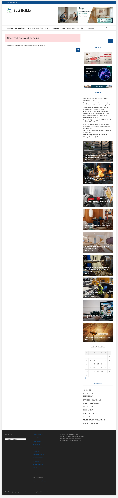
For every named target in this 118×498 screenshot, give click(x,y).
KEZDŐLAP (9, 28)
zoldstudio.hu (37, 461)
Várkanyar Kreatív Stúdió (40, 481)
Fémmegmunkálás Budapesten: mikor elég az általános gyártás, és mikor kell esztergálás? (97, 269)
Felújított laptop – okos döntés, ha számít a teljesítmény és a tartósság (98, 316)
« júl (84, 378)
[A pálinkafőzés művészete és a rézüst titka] (98, 332)
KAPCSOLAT (90, 28)
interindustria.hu (37, 447)
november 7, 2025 (90, 319)
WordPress (29, 492)
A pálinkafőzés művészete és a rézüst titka (98, 337)
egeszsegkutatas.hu (38, 454)
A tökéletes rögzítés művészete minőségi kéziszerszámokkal (97, 202)
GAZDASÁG (71, 28)
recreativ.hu (36, 444)
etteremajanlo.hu (38, 457)
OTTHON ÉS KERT (20, 28)
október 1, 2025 (89, 339)
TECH (46, 28)
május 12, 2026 (89, 182)
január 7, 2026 (89, 273)
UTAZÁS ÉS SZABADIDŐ (90, 423)
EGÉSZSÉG (86, 396)
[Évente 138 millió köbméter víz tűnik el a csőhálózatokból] (98, 288)
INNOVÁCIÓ (87, 410)
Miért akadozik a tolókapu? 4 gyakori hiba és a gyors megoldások (98, 156)
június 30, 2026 (89, 159)
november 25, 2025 (90, 296)
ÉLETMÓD (80, 28)
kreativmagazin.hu (38, 434)
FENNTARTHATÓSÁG (58, 28)
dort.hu (35, 467)
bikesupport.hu (37, 441)
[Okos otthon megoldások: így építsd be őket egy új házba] (98, 242)
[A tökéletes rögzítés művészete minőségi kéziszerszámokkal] (98, 196)
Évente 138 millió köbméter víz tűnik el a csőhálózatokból (98, 293)
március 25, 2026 (89, 227)
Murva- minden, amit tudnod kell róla (94, 124)
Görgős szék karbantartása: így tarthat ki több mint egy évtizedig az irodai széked (97, 224)
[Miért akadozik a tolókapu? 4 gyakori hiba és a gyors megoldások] (98, 151)
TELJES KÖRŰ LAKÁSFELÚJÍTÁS (93, 420)
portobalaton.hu (37, 437)
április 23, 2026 (89, 205)
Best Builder (22, 10)
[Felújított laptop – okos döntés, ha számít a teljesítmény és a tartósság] (98, 310)
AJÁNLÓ (85, 390)
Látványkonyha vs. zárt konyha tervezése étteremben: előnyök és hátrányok (98, 179)
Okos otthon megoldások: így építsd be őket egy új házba (97, 247)
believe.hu (36, 451)
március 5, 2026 (89, 250)
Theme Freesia (22, 492)
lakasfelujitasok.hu (38, 464)
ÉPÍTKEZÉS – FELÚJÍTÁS (35, 28)
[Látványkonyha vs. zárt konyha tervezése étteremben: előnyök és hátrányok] (98, 173)
